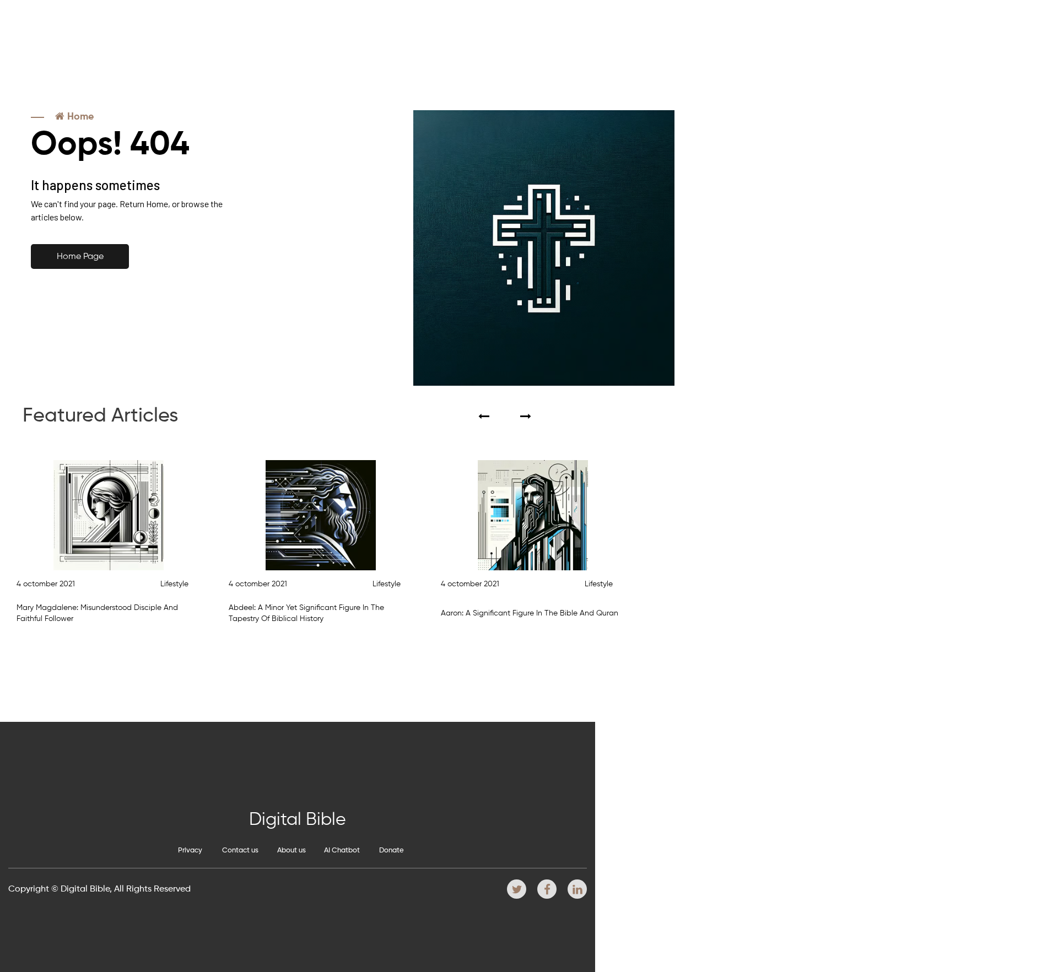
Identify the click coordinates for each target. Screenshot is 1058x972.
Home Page (80, 256)
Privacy (190, 850)
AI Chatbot (342, 850)
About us (291, 850)
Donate (391, 850)
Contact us (240, 850)
